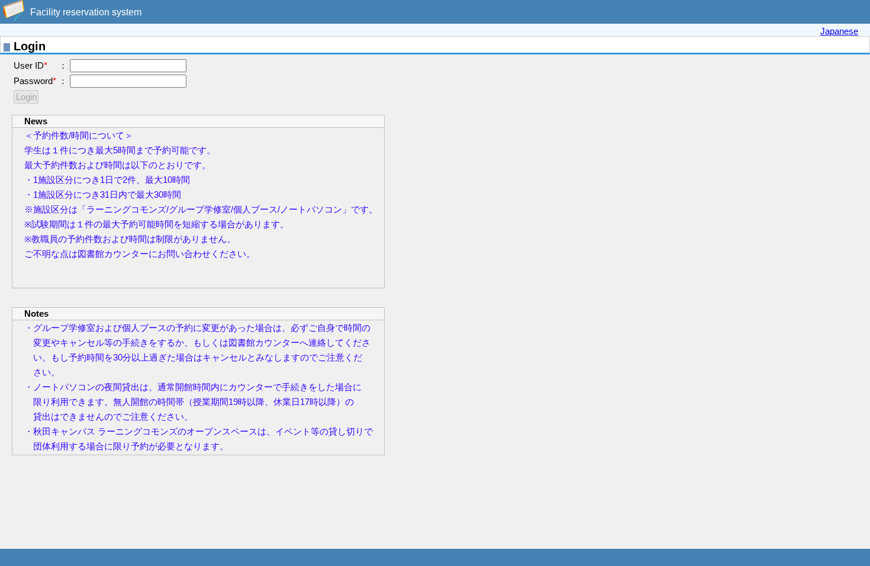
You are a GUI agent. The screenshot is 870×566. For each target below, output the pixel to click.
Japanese (839, 31)
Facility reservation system (85, 12)
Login (26, 97)
